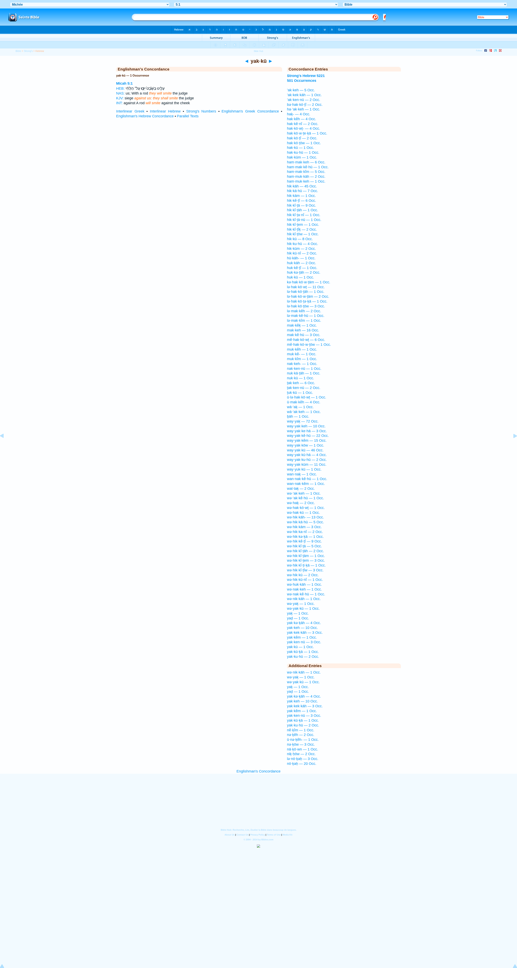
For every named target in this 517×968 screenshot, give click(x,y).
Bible (18, 51)
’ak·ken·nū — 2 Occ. (303, 100)
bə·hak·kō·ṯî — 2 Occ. (305, 105)
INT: (119, 103)
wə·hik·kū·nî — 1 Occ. (305, 580)
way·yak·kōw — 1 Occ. (305, 445)
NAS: (120, 93)
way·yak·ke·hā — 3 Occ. (307, 431)
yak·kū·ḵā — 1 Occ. (303, 652)
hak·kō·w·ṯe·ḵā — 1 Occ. (307, 133)
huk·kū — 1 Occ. (300, 277)
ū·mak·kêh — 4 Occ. (303, 402)
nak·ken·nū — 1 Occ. (304, 369)
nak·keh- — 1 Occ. (302, 364)
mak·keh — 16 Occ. (303, 330)
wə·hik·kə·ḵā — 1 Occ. (305, 537)
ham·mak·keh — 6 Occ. (306, 162)
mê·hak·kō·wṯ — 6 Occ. (306, 340)
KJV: (120, 98)
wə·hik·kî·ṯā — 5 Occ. (304, 546)
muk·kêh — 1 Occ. (302, 349)
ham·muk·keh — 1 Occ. (306, 181)
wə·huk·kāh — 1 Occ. (304, 584)
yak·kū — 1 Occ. (300, 647)
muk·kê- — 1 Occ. (301, 354)
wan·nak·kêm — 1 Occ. (306, 484)
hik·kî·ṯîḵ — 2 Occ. (302, 229)
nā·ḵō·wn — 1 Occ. (302, 749)
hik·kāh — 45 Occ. (302, 186)
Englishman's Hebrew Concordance (145, 116)
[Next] (512, 445)
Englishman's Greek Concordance (250, 111)
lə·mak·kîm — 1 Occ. (304, 320)
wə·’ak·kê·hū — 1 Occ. (305, 498)
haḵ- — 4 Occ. (298, 114)
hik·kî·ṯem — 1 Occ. (303, 225)
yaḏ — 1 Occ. (298, 618)
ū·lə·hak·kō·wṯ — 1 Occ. (306, 397)
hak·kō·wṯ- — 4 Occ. (303, 128)
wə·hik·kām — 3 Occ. (304, 527)
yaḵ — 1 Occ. (298, 613)
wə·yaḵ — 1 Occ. (301, 604)
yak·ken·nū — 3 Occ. (304, 642)
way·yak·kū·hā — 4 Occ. (307, 455)
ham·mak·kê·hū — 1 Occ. (308, 167)
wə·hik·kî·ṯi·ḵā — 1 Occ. (306, 565)
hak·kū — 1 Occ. (300, 148)
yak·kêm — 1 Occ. (302, 637)
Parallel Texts (188, 116)
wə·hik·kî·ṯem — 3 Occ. (306, 560)
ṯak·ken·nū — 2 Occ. (303, 388)
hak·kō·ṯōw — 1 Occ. (304, 143)
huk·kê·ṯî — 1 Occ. (302, 268)
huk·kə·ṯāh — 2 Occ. (303, 272)
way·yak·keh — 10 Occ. (306, 426)
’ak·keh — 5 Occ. (301, 90)
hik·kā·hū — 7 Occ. (302, 191)
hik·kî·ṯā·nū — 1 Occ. (304, 220)
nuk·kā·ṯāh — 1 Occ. (303, 373)
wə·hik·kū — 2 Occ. (303, 575)
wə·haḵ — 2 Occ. (301, 503)
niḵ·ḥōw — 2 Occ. (301, 754)
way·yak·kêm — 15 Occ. (307, 440)
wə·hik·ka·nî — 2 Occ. (305, 532)
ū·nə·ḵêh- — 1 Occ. (303, 740)
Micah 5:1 (124, 83)
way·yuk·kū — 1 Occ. (304, 469)
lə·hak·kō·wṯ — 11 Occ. (306, 287)
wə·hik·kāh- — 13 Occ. (305, 517)
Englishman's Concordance (258, 771)
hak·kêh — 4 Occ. (301, 119)
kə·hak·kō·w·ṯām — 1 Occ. (308, 282)
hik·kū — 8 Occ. (300, 239)
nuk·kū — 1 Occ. (300, 378)
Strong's (28, 51)
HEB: (120, 88)
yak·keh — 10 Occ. (302, 628)
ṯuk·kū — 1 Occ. (300, 393)
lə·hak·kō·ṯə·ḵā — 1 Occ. (307, 301)
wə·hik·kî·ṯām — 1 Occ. (306, 556)
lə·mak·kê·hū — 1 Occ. (305, 316)
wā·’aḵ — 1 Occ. (300, 407)
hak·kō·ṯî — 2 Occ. (302, 138)
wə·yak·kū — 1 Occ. (303, 608)
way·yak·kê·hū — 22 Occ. (308, 436)
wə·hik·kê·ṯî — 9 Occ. (304, 541)
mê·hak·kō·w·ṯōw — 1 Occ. (309, 345)
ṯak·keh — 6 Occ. (301, 383)
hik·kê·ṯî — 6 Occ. (301, 201)
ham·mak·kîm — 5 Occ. (306, 172)
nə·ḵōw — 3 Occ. (301, 744)
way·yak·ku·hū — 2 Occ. (307, 460)
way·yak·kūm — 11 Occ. (306, 464)
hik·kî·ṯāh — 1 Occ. (302, 210)
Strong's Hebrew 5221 (306, 76)
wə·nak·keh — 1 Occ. (304, 589)
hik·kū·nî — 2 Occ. (302, 253)
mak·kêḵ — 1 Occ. (302, 325)
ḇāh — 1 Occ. (298, 416)
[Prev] (5, 445)
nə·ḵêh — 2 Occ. (300, 735)
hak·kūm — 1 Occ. (302, 157)
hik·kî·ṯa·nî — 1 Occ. (303, 215)
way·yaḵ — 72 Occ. (302, 421)
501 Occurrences (301, 81)
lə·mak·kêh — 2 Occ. (304, 311)
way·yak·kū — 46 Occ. (305, 450)
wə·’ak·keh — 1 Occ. (304, 493)
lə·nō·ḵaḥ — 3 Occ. (302, 759)
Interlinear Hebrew (165, 111)
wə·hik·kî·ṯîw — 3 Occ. (305, 570)
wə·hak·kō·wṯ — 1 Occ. (306, 508)
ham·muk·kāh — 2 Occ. (306, 176)
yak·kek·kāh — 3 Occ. (305, 633)
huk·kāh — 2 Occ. (301, 263)
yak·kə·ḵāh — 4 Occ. (304, 623)
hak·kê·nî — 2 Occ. (302, 124)
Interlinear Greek (130, 111)
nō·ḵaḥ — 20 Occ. (301, 764)
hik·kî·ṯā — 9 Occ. (301, 205)
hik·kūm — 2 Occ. (301, 249)
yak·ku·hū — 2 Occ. (303, 657)
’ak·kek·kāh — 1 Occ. (304, 95)
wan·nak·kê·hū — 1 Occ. (307, 479)
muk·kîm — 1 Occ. (302, 359)
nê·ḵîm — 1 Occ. (300, 730)
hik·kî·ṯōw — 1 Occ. (303, 234)
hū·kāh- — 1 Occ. (301, 258)
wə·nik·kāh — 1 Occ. (304, 599)
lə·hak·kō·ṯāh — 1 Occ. (305, 292)
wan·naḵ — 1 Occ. (302, 474)
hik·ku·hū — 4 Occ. (302, 244)
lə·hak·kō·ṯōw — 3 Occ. (306, 306)
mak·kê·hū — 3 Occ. (303, 335)
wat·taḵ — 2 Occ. (301, 489)
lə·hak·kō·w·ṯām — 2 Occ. (308, 296)
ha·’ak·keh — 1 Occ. (303, 109)
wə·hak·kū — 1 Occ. (303, 513)
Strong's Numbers (201, 111)
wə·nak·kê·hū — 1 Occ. (306, 594)
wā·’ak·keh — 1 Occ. (304, 412)
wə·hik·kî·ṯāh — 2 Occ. (305, 551)
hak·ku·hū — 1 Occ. (303, 152)
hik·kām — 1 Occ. (301, 196)
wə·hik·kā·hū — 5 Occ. (305, 522)
